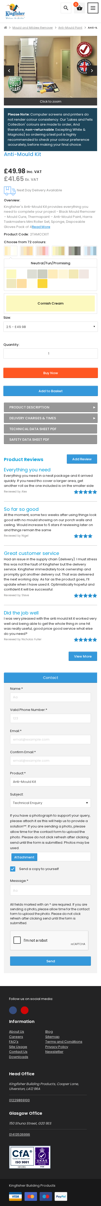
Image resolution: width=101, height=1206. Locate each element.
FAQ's (13, 1041)
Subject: (17, 794)
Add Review (82, 459)
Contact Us (18, 1051)
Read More (41, 226)
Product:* (18, 773)
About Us (16, 1031)
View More (83, 656)
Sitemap (52, 1036)
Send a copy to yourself (39, 868)
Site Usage (18, 1046)
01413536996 (19, 1134)
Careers (16, 1036)
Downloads (18, 1056)
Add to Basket (51, 391)
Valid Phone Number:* (28, 709)
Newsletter (54, 1051)
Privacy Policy (56, 1046)
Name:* (16, 688)
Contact (50, 677)
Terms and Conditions (63, 1041)
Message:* (19, 880)
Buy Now (50, 373)
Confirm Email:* (23, 752)
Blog (49, 1031)
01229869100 (19, 1100)
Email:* (15, 730)
